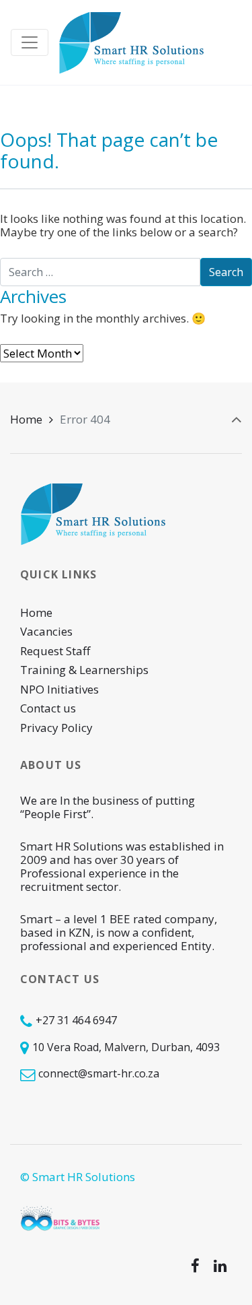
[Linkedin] (220, 1266)
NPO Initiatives (59, 689)
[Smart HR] (132, 42)
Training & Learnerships (84, 669)
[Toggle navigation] (29, 42)
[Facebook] (195, 1266)
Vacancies (46, 631)
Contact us (48, 708)
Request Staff (55, 651)
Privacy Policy (56, 727)
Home (26, 419)
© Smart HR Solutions (77, 1176)
